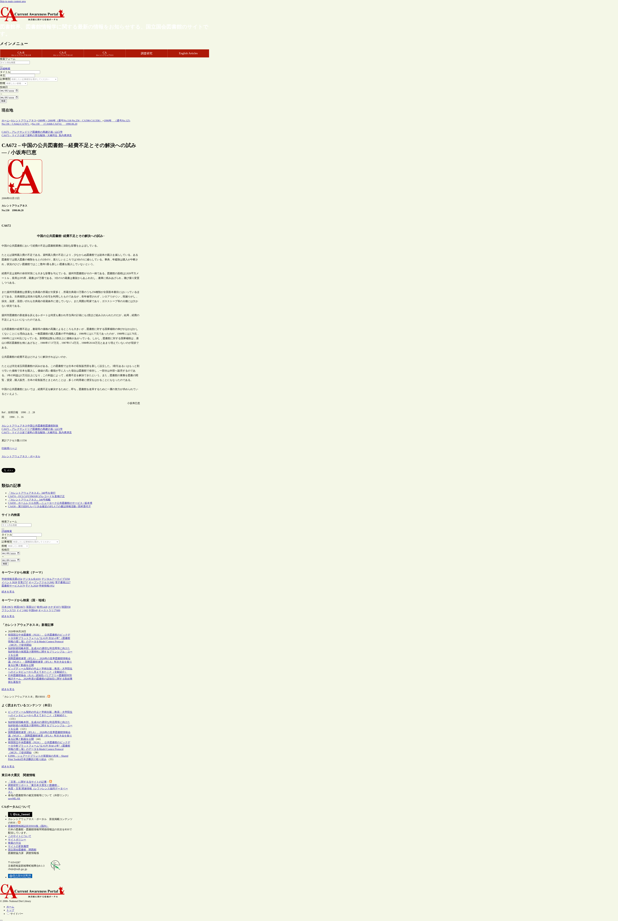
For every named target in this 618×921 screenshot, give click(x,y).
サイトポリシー (17, 839)
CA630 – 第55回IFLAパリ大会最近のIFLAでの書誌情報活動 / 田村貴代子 (49, 506)
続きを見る (8, 591)
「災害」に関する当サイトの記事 (27, 781)
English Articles (188, 53)
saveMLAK (14, 798)
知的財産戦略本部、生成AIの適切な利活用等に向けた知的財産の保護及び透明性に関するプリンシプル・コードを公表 (40, 651)
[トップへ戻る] (1, 920)
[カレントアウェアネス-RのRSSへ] (48, 696)
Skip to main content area (13, 1)
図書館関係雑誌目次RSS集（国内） (28, 826)
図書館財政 (51, 425)
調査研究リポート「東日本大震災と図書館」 (34, 785)
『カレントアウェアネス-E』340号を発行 (32, 493)
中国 (30, 425)
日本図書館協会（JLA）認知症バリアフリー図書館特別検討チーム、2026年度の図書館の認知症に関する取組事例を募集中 (40, 678)
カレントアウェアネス (14, 425)
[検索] (1, 66)
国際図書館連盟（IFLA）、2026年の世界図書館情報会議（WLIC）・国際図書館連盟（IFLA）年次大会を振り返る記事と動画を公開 (40, 662)
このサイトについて (19, 836)
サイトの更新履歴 (18, 846)
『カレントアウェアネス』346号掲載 (29, 499)
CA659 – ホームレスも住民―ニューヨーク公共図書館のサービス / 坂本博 (50, 503)
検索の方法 (14, 843)
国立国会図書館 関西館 (22, 849)
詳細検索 (5, 68)
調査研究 (146, 53)
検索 (3, 101)
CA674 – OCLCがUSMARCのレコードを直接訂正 (36, 496)
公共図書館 (39, 425)
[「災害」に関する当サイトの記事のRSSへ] (50, 781)
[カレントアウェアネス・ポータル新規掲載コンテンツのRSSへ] (19, 822)
